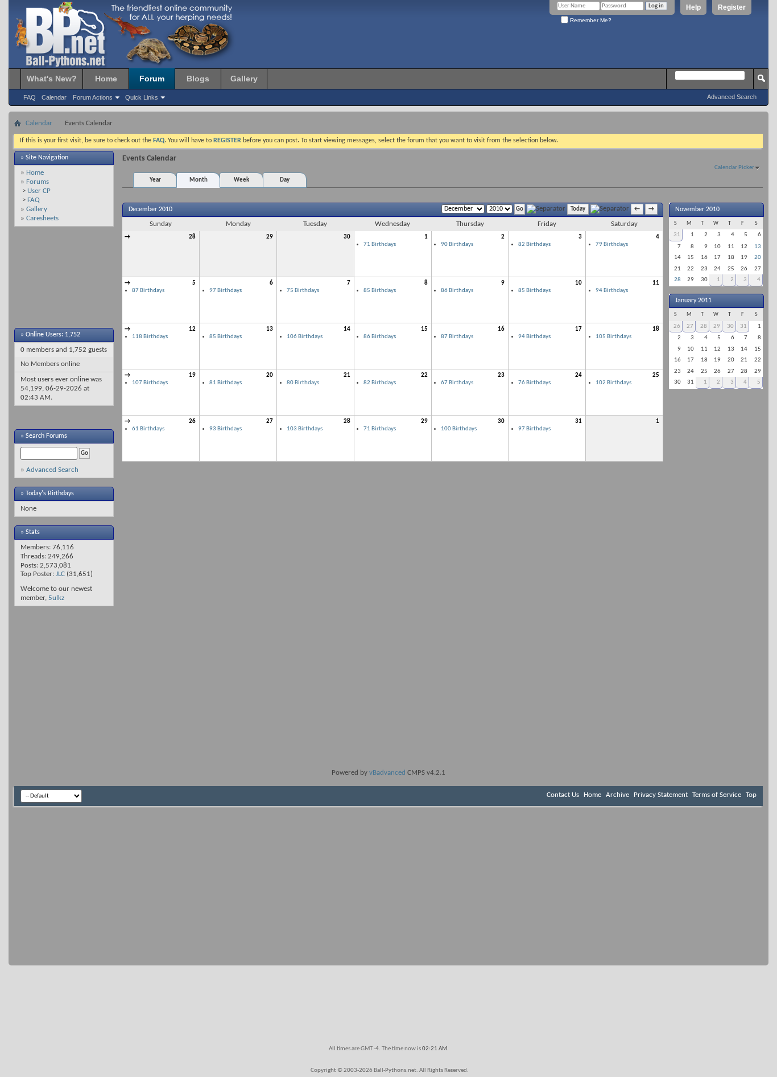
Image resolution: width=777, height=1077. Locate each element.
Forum (151, 78)
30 (347, 237)
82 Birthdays (534, 244)
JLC (60, 574)
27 (269, 421)
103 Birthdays (305, 429)
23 (501, 375)
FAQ (29, 97)
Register (732, 7)
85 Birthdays (379, 290)
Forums (37, 182)
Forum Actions (93, 97)
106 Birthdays (305, 337)
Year (155, 180)
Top (751, 795)
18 (655, 329)
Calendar (54, 97)
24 (578, 375)
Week (241, 180)
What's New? (52, 78)
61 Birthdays (148, 429)
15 (424, 329)
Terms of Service (716, 795)
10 (578, 283)
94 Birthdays (612, 290)
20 (269, 375)
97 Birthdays (225, 290)
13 (269, 329)
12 (192, 329)
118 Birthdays (150, 337)
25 (655, 375)
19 (192, 375)
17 (578, 329)
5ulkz (56, 598)
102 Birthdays (613, 383)
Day (285, 180)
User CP (39, 191)
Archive (617, 795)
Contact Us (563, 795)
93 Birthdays (225, 429)
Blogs (198, 78)
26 (192, 421)
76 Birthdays (534, 383)
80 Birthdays (303, 383)
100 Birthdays (459, 429)
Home (106, 78)
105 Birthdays (613, 337)
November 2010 (697, 209)
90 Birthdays (457, 244)
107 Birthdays (150, 383)
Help (693, 7)
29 (269, 237)
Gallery (244, 78)
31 (578, 421)
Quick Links (141, 97)
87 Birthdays (148, 290)
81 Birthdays (225, 383)
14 (347, 329)
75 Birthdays (303, 290)
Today (578, 209)
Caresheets (42, 218)
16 (501, 329)
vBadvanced (387, 772)
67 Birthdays (457, 383)
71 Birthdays (379, 244)
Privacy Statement (661, 795)
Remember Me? (589, 20)
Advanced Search (732, 96)
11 (655, 283)
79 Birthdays (612, 244)
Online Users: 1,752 (53, 334)
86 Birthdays (457, 290)
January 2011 (693, 300)
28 (192, 237)
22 (424, 375)
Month (198, 180)
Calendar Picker (734, 168)
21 (347, 375)
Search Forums (46, 436)
